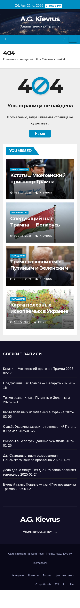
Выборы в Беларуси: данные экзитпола (34, 441)
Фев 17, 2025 (23, 192)
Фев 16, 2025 (23, 235)
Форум (46, 575)
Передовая (18, 256)
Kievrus (45, 192)
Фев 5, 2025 (22, 322)
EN (57, 584)
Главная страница (16, 59)
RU (64, 584)
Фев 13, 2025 (23, 279)
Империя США (19, 212)
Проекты (33, 575)
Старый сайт (43, 584)
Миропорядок (19, 169)
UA (72, 584)
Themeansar (39, 562)
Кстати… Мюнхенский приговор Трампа (34, 369)
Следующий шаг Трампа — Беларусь (32, 383)
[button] (64, 39)
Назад (40, 133)
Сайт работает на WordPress (26, 553)
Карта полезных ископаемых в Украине (33, 412)
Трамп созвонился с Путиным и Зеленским (36, 397)
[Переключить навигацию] (73, 39)
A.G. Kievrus (40, 19)
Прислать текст (64, 575)
